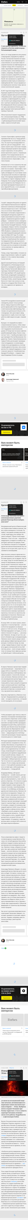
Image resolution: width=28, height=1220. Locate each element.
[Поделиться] (23, 32)
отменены (14, 1193)
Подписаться (6, 444)
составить (20, 1210)
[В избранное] (26, 32)
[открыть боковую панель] (22, 2)
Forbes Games (9, 5)
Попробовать (12, 43)
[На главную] (4, 2)
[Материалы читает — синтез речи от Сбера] (21, 32)
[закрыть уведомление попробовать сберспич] (21, 37)
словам (3, 1147)
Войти (18, 2)
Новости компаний (6, 474)
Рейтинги (20, 5)
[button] (26, 2)
